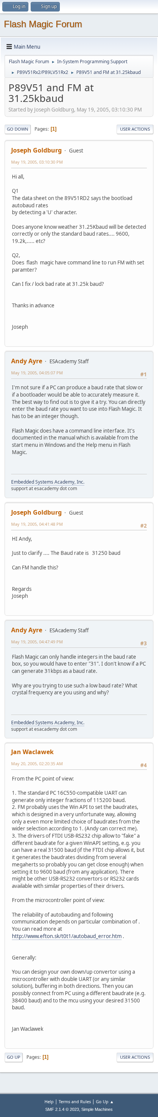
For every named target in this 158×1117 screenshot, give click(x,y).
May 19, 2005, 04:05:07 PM (37, 373)
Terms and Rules (75, 1101)
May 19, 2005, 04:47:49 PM (37, 642)
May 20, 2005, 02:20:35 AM (37, 763)
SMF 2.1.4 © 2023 (62, 1109)
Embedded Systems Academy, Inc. (47, 482)
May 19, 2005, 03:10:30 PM (37, 162)
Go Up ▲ (105, 1101)
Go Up (13, 1057)
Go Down (17, 129)
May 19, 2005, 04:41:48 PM (37, 524)
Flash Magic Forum (43, 24)
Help (49, 1101)
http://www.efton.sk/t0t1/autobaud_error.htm (67, 936)
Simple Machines (97, 1109)
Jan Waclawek (32, 752)
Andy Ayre (26, 361)
